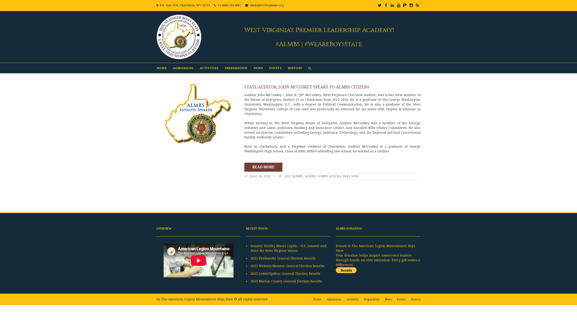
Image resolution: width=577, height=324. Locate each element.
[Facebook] (386, 5)
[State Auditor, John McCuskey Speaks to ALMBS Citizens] (198, 114)
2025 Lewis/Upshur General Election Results (285, 273)
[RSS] (417, 5)
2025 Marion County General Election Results (286, 281)
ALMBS (310, 176)
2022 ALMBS (293, 176)
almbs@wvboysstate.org (267, 5)
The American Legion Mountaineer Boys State (197, 299)
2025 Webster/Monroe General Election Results (287, 266)
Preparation (236, 68)
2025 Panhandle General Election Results (283, 258)
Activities (209, 68)
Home (162, 68)
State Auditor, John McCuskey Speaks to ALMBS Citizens (306, 87)
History (295, 68)
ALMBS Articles (329, 176)
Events (275, 68)
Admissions (183, 68)
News (258, 68)
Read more (263, 167)
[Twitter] (379, 5)
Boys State (351, 176)
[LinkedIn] (392, 5)
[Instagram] (411, 5)
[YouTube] (398, 5)
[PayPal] (405, 5)
